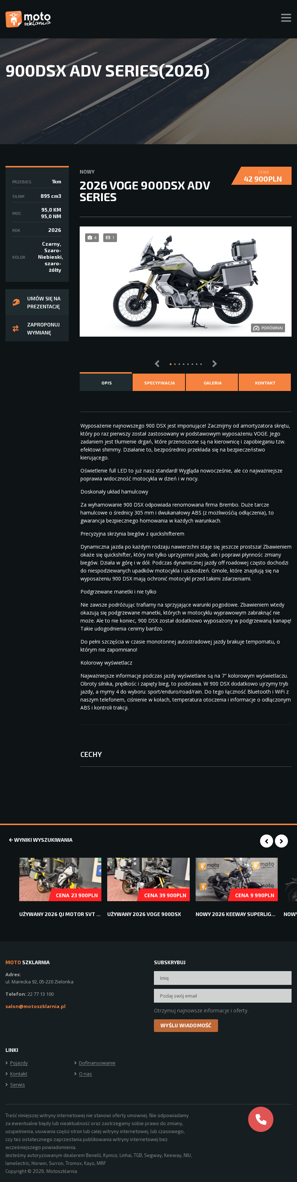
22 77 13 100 (41, 994)
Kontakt (18, 1074)
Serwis (17, 1084)
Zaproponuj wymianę (43, 328)
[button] (170, 364)
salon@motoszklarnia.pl (35, 1006)
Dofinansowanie (97, 1063)
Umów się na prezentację (43, 302)
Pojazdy (19, 1063)
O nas (85, 1074)
